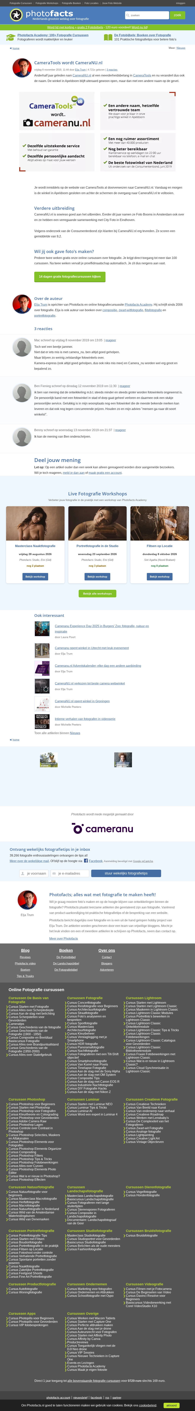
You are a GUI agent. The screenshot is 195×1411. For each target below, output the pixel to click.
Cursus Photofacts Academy (86, 1366)
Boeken (25, 969)
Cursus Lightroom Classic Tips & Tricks (152, 1030)
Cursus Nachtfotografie (82, 1050)
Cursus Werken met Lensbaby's (147, 1117)
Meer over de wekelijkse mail (29, 861)
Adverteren (107, 969)
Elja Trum (80, 69)
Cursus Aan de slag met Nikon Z (89, 1092)
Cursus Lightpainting (140, 1135)
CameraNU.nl (82, 75)
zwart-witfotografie (131, 310)
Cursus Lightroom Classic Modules (149, 1013)
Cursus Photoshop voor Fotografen (32, 1111)
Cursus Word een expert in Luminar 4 (92, 1114)
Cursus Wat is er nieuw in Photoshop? (34, 1176)
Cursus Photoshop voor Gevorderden (34, 1117)
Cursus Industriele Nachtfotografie (90, 1085)
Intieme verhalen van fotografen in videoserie (85, 719)
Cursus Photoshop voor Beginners (32, 1104)
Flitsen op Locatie (160, 546)
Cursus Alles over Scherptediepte (31, 1010)
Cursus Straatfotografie (82, 1013)
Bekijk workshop (35, 576)
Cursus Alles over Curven (26, 1166)
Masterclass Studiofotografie (86, 1235)
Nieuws (181, 47)
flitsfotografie (153, 310)
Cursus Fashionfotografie (84, 1249)
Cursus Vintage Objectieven (145, 1141)
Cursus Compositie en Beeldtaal (30, 1037)
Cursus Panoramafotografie (85, 1047)
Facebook (95, 861)
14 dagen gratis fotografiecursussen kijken (70, 276)
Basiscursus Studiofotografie (86, 1242)
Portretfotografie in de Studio (97, 546)
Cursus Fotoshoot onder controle (31, 1252)
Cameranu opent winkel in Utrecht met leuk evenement (92, 648)
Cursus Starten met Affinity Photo (89, 1335)
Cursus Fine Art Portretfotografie (30, 1276)
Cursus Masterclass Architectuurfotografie (81, 1028)
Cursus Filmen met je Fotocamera (149, 1288)
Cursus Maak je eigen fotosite (87, 1369)
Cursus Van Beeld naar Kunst (146, 1107)
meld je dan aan (74, 472)
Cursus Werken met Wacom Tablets (91, 1318)
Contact (107, 957)
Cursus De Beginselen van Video (148, 1292)
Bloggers (106, 963)
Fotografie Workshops (47, 3)
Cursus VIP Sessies (80, 1352)
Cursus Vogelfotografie (141, 1191)
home (16, 48)
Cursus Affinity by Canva (83, 1338)
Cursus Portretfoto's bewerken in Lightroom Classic (148, 1018)
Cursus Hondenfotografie (143, 1195)
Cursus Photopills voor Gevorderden (33, 1321)
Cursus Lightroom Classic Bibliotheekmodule (143, 1049)
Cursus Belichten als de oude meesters (93, 1245)
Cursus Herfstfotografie (24, 1202)
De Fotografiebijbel (66, 969)
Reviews (25, 957)
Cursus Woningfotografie (25, 1292)
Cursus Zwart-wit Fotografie (144, 1128)
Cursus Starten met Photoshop (29, 1107)
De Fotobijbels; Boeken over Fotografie (142, 35)
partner (117, 1397)
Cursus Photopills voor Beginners (31, 1318)
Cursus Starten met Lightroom (146, 1002)
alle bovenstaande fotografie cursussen (93, 1380)
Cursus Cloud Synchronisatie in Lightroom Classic (147, 1069)
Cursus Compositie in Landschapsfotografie (81, 1214)
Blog (25, 950)
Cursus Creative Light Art (143, 1138)
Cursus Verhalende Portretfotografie (33, 1256)
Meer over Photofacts (63, 938)
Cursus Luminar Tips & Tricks (87, 1107)
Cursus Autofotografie (23, 1288)
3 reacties (112, 69)
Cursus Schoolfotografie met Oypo (90, 1295)
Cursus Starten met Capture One (89, 1321)
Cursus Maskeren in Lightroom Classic (152, 1009)
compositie (109, 310)
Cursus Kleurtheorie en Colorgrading (33, 1114)
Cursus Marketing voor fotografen (89, 1288)
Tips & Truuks (25, 976)
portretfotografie (44, 315)
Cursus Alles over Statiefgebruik (30, 1054)
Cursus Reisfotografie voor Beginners (92, 1006)
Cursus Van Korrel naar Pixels (87, 1064)
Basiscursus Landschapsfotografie (90, 1199)
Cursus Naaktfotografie (24, 1266)
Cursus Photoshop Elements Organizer (35, 1148)
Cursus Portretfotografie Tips (28, 1235)
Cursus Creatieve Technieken (146, 1104)
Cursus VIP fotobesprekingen (28, 1325)
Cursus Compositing (22, 1152)
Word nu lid (139, 27)
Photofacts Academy (138, 304)
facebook (96, 1397)
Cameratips (16, 1023)
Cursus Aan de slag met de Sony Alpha (93, 1071)
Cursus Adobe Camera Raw (27, 1121)
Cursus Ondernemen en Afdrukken (90, 1292)
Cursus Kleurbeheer (80, 1033)
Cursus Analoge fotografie (143, 1131)
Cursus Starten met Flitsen (26, 1239)
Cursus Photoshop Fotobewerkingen (33, 1162)
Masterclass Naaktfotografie (35, 546)
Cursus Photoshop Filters (26, 1155)
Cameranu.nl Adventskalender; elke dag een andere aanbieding (98, 665)
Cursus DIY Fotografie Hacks (87, 1088)
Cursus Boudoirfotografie (25, 1242)
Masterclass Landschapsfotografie (90, 1195)
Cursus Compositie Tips (83, 1078)
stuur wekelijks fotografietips (126, 873)
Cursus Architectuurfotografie (86, 1009)
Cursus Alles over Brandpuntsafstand (34, 1044)
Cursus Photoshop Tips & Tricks (30, 1159)
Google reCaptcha (143, 861)
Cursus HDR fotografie (82, 1043)
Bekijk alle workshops (97, 593)
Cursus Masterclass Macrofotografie (33, 1198)
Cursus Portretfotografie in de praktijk (33, 1245)
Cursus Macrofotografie (24, 1205)
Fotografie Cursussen (21, 3)
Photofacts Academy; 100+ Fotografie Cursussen (53, 35)
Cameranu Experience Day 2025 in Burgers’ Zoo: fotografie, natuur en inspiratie (102, 628)
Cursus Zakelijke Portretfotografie (31, 1269)
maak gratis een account (105, 472)
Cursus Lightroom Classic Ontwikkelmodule (143, 1025)
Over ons (106, 950)
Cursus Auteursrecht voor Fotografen (92, 1332)
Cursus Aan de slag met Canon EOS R (93, 1081)
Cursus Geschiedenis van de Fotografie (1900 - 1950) (28, 1032)
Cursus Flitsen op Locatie (26, 1249)
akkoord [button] (171, 1405)
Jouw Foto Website (112, 3)
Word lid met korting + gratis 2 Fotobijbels (75, 27)
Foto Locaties (91, 3)
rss (107, 1397)
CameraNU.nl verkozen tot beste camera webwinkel (90, 683)
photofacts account (58, 1397)
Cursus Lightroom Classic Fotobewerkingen (143, 1035)
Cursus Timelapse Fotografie (86, 1067)
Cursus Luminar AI (79, 1111)
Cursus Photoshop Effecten (27, 1179)
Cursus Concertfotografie (84, 1002)
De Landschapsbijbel (66, 963)
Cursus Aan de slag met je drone (89, 1328)
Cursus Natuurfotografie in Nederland (34, 1209)
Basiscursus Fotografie (24, 1041)
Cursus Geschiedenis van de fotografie (35, 1027)
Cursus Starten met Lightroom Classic (151, 1006)
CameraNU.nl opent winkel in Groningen (82, 701)
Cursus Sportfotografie (82, 1023)
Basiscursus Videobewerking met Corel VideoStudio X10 (148, 1304)
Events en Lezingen (80, 1362)
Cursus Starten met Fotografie (29, 1006)
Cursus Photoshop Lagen (26, 1124)
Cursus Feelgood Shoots (25, 1273)
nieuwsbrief (80, 1397)
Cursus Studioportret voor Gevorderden (93, 1239)
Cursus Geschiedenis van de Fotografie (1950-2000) (28, 1049)
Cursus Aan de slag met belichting (32, 1013)
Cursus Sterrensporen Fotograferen (91, 1209)
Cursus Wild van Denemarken (29, 1219)
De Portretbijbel (66, 957)
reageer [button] (110, 340)
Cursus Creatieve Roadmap (145, 1114)
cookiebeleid (147, 1405)
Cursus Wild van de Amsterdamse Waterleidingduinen (31, 1214)
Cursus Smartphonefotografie (87, 1061)
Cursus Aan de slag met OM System (91, 1074)
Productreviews (77, 1342)
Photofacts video (25, 963)
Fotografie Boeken (71, 3)
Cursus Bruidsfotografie (142, 1235)
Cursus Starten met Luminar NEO (89, 1104)
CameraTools (142, 75)
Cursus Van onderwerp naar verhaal (150, 1111)
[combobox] (147, 15)
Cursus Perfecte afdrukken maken (90, 1325)
